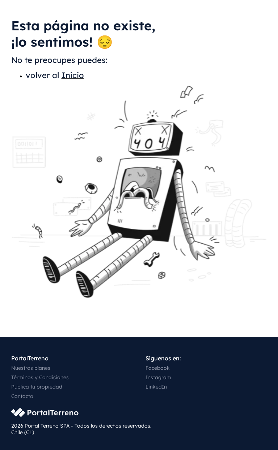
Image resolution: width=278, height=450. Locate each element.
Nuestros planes (30, 368)
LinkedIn (156, 386)
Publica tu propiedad (36, 386)
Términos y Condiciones (40, 377)
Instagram (158, 377)
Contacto (22, 396)
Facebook (158, 368)
